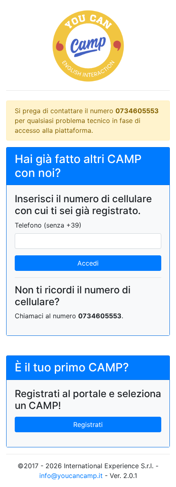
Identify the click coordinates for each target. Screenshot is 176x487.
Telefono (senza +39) (48, 225)
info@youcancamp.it (71, 475)
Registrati (88, 424)
